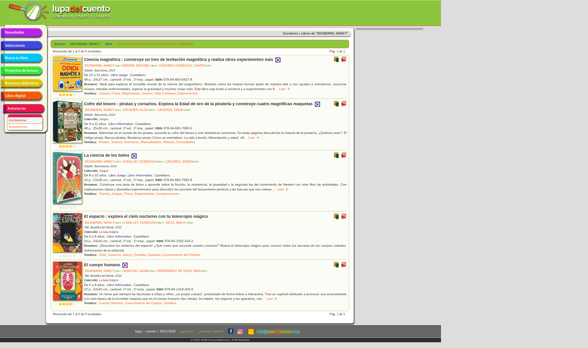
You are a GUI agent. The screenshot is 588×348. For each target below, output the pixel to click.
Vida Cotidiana (165, 93)
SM (87, 227)
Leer (284, 89)
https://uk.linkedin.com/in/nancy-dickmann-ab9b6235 (155, 44)
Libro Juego (119, 75)
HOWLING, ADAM (139, 271)
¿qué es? (187, 331)
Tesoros (116, 142)
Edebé (89, 70)
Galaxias (154, 255)
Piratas (104, 142)
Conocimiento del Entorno (181, 255)
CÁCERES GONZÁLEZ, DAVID (185, 65)
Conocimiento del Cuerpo (143, 303)
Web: (109, 44)
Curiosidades (185, 142)
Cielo (102, 255)
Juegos (103, 119)
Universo (114, 255)
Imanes (147, 93)
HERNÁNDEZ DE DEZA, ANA (182, 271)
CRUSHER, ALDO (139, 110)
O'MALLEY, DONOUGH (143, 161)
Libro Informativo (120, 124)
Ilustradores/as (18, 126)
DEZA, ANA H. (179, 222)
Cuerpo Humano (111, 303)
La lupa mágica (109, 232)
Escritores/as (18, 120)
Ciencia (104, 93)
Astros (127, 255)
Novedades (21, 32)
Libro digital (21, 96)
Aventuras (131, 142)
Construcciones (167, 193)
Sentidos (170, 303)
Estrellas (140, 255)
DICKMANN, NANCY (103, 65)
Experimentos (188, 93)
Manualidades (151, 142)
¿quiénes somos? (211, 331)
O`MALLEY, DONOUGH (143, 222)
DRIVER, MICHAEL (140, 65)
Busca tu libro (21, 58)
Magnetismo (131, 93)
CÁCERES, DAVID (174, 110)
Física (116, 93)
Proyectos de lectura (21, 70)
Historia (168, 142)
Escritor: (60, 44)
